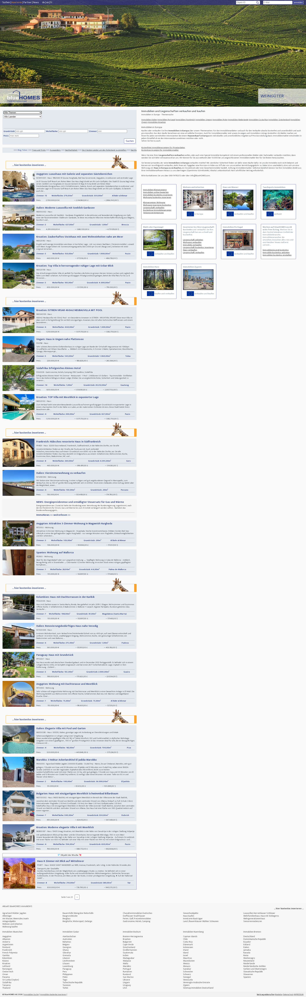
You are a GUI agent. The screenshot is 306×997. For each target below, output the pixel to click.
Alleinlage (6, 916)
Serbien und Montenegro (254, 969)
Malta (125, 963)
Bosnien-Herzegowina (133, 936)
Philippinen (68, 974)
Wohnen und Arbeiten (12, 924)
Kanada (246, 952)
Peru (65, 971)
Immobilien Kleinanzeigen (155, 189)
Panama (6, 977)
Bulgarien (127, 942)
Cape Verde (128, 944)
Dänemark (188, 944)
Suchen (6, 2)
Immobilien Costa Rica (258, 119)
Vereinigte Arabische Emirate (196, 982)
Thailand (6, 988)
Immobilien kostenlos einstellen (277, 255)
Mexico (186, 963)
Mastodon (279, 994)
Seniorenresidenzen (252, 921)
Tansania (6, 985)
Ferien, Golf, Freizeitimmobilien (137, 918)
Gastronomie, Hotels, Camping (136, 921)
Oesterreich (7, 971)
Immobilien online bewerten (156, 192)
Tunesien (67, 985)
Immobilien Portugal (166, 119)
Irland (186, 950)
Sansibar (187, 969)
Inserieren (16, 2)
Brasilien (127, 939)
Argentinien (7, 944)
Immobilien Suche (31, 994)
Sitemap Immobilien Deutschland (198, 988)
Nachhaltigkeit (29, 150)
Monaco (186, 966)
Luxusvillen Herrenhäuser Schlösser (259, 913)
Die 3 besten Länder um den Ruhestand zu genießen (62, 150)
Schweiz (187, 974)
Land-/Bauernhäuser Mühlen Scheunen (201, 921)
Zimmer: (93, 131)
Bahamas (67, 942)
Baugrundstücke (70, 916)
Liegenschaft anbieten (193, 240)
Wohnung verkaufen (192, 242)
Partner (27, 2)
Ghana (66, 950)
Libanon (66, 958)
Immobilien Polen (220, 119)
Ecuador (247, 942)
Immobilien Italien (149, 119)
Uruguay (127, 985)
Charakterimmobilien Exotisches (137, 913)
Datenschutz (288, 994)
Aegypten (6, 936)
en (47, 2)
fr (51, 2)
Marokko (127, 966)
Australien (67, 939)
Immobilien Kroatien (157, 122)
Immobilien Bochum (132, 932)
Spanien (247, 977)
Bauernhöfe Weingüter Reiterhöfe (78, 913)
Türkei (65, 988)
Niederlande (249, 963)
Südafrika (6, 982)
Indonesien (188, 947)
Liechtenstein (69, 961)
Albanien (6, 939)
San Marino (128, 977)
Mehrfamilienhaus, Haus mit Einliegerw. (261, 916)
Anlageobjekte (9, 921)
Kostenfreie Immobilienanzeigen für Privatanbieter (163, 147)
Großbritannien (130, 950)
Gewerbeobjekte (190, 913)
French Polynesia (10, 952)
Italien (246, 947)
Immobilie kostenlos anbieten (276, 252)
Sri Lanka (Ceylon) (10, 980)
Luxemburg (68, 966)
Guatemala (128, 952)
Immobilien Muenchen (12, 932)
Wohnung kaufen (10, 926)
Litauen (66, 963)
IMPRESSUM (299, 994)
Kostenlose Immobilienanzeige (157, 210)
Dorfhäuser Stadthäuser (134, 916)
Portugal (127, 969)
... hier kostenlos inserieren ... (29, 165)
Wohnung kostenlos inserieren (157, 197)
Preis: (6, 135)
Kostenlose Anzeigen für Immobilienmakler (160, 150)
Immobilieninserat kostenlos (276, 250)
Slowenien (248, 974)
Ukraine (126, 980)
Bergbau (66, 918)
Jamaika (247, 950)
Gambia (6, 955)
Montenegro (249, 958)
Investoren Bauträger (193, 918)
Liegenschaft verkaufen (153, 207)
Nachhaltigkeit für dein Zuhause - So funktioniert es (111, 150)
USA (125, 988)
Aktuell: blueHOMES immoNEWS (17, 906)
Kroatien (6, 963)
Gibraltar (67, 952)
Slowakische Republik (253, 971)
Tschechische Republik (72, 982)
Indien (126, 955)
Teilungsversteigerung (153, 212)
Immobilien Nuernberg (193, 932)
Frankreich (7, 950)
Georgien (67, 947)
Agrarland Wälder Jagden (14, 913)
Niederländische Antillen (254, 966)
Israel (185, 955)
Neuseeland (248, 961)
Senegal (187, 977)
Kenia (245, 955)
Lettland (6, 966)
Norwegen (7, 969)
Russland (127, 974)
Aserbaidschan (69, 936)
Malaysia (127, 961)
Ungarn (126, 982)
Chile (185, 939)
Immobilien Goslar (71, 932)
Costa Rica (188, 942)
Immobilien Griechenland (279, 119)
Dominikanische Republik (254, 939)
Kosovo (5, 961)
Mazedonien (189, 961)
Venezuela (188, 980)
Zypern (186, 985)
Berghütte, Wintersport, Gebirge (77, 921)
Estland (246, 944)
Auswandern (13, 150)
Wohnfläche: (52, 131)
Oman (5, 974)
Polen (65, 977)
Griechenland (129, 947)
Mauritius (187, 958)
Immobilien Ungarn (203, 119)
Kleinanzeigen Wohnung (154, 202)
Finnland (6, 947)
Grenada (67, 955)
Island (186, 952)
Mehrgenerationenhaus (254, 918)
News (36, 2)
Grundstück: (9, 131)
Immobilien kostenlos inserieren (157, 195)
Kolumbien (7, 958)
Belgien (66, 944)
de (43, 2)
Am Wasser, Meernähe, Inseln (15, 918)
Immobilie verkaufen (192, 245)
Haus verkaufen (190, 250)
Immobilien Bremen (252, 932)
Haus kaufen (188, 916)
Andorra (6, 942)
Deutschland (249, 936)
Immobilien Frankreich (185, 119)
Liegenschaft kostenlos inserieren (198, 247)
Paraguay (67, 969)
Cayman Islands (190, 936)
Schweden (188, 971)
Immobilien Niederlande (238, 119)
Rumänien (127, 971)
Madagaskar (128, 958)
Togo (65, 980)
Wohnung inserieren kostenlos (157, 205)
